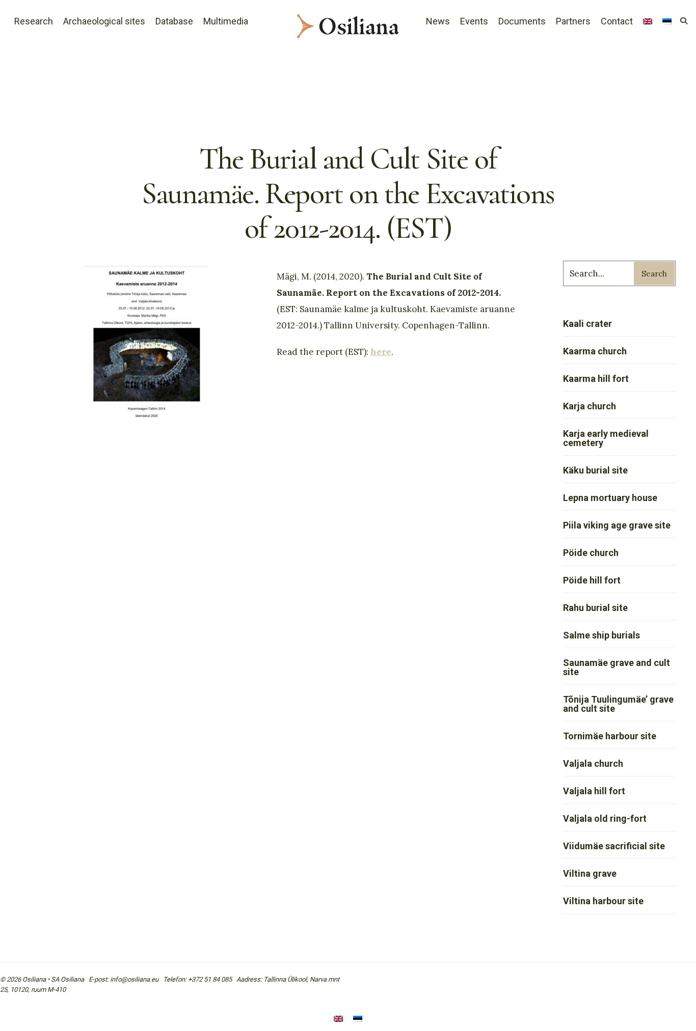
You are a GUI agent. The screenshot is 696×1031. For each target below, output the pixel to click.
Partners (573, 21)
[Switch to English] (338, 1019)
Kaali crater (587, 323)
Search (654, 273)
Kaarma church (595, 351)
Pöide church (591, 552)
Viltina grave (590, 873)
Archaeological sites (104, 21)
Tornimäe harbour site (609, 736)
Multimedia (225, 21)
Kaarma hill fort (596, 378)
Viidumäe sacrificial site (614, 846)
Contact (617, 21)
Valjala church (593, 763)
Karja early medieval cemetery (606, 438)
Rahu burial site (595, 607)
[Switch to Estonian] (357, 1019)
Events (474, 21)
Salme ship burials (601, 635)
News (438, 21)
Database (174, 21)
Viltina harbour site (603, 901)
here (380, 351)
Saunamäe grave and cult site (616, 667)
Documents (522, 21)
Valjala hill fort (594, 791)
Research (33, 21)
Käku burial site (595, 470)
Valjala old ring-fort (605, 818)
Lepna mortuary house (610, 497)
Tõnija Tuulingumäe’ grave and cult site (618, 704)
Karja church (589, 406)
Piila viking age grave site (617, 525)
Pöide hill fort (592, 580)
